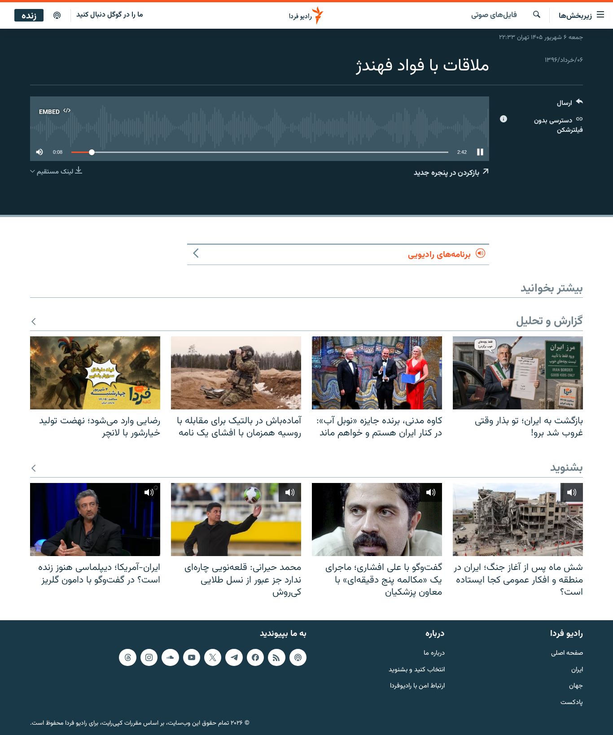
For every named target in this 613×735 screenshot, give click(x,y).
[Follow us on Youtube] (191, 657)
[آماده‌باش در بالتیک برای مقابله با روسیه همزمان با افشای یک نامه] (236, 372)
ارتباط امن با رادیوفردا (417, 686)
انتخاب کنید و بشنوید (417, 670)
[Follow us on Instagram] (149, 657)
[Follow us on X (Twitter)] (212, 657)
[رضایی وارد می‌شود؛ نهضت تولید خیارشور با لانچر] (95, 372)
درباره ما (434, 653)
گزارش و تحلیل (549, 322)
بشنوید (566, 468)
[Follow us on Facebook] (255, 657)
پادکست (571, 703)
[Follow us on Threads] (127, 657)
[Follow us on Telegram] (233, 657)
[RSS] (276, 657)
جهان (576, 686)
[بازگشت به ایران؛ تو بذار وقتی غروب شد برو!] (518, 372)
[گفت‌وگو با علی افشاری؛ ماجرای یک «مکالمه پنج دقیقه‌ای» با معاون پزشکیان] (377, 519)
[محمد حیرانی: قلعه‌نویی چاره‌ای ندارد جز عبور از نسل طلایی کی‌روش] (236, 519)
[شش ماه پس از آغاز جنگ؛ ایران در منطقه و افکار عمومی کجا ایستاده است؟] (518, 519)
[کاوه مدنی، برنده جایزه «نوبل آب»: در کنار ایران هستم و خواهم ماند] (377, 372)
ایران (577, 670)
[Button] (570, 105)
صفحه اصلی (567, 653)
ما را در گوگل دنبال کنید (109, 15)
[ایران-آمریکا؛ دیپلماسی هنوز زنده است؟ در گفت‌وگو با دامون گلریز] (95, 519)
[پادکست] (57, 15)
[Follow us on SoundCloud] (170, 657)
